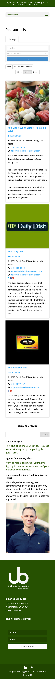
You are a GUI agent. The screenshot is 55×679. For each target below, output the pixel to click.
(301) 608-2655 (18, 147)
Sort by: (22, 66)
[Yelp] (32, 667)
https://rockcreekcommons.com (25, 150)
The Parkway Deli (17, 367)
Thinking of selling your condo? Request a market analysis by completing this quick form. (27, 449)
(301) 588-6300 (18, 268)
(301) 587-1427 (18, 384)
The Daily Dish (16, 251)
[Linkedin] (25, 667)
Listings (12, 39)
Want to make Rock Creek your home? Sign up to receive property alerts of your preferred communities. (27, 466)
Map (36, 72)
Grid (28, 72)
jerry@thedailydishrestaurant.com (26, 271)
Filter (9, 66)
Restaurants (16, 135)
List (20, 72)
